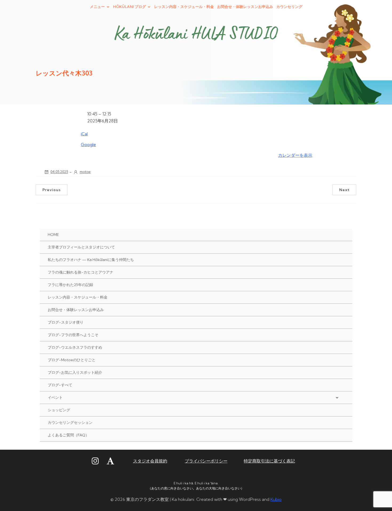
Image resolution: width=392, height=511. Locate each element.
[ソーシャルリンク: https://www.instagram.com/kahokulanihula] (98, 461)
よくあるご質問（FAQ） (68, 435)
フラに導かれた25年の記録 (70, 284)
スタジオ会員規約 (150, 461)
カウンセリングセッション (70, 422)
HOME (53, 234)
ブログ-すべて (60, 385)
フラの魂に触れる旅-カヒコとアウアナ (80, 272)
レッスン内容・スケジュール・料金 (184, 6)
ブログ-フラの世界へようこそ (73, 334)
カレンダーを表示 (295, 155)
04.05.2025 (59, 172)
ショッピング (59, 410)
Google (88, 144)
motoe (85, 172)
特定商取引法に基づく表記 (269, 461)
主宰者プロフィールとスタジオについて (81, 247)
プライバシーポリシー (206, 461)
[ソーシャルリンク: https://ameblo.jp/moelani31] (113, 461)
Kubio (276, 499)
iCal (84, 133)
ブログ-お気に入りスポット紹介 (75, 372)
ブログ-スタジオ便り (65, 322)
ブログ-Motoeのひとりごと (71, 359)
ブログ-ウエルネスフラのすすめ (75, 347)
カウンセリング (289, 6)
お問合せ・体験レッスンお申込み (245, 6)
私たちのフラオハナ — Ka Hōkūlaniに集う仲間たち (91, 259)
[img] (337, 398)
